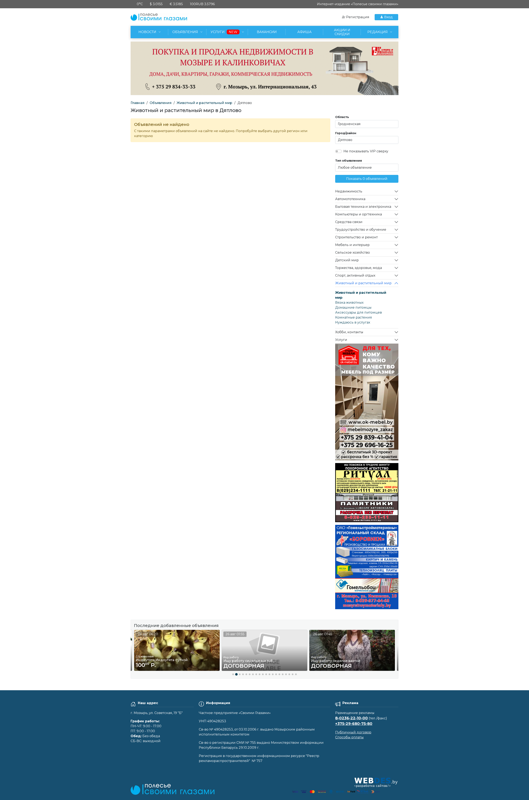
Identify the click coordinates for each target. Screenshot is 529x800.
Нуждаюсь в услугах (352, 322)
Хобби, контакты (349, 332)
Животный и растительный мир (204, 103)
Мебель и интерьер (352, 245)
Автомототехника (350, 199)
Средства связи (348, 222)
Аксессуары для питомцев (358, 312)
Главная (137, 103)
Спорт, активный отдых (355, 275)
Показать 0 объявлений (366, 179)
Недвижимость (348, 191)
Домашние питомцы (353, 307)
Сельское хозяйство (352, 252)
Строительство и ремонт (356, 237)
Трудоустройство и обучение (360, 230)
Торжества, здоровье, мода (358, 268)
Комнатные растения (353, 317)
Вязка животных (349, 302)
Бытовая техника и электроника (363, 207)
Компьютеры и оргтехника (358, 214)
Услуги (341, 340)
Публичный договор (353, 732)
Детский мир (347, 260)
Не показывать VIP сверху (365, 151)
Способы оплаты (349, 737)
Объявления (161, 103)
